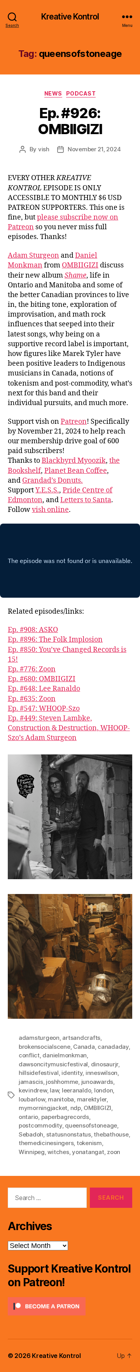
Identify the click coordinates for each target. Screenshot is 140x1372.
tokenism (89, 1143)
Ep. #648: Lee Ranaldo (44, 688)
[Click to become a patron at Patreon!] (70, 1306)
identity (71, 1072)
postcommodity (40, 1125)
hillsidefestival (39, 1072)
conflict (29, 1055)
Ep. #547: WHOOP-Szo (44, 708)
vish (43, 149)
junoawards (97, 1081)
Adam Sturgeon (33, 255)
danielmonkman (64, 1055)
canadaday (113, 1046)
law (54, 1090)
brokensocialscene (44, 1046)
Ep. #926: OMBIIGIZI (70, 121)
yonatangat (88, 1152)
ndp (75, 1108)
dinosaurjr (104, 1064)
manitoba (61, 1099)
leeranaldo (76, 1090)
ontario (28, 1117)
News (53, 93)
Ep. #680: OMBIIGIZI (41, 678)
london (103, 1090)
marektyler (92, 1099)
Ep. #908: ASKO (33, 629)
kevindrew (33, 1090)
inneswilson (101, 1072)
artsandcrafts (81, 1037)
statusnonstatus (68, 1134)
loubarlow (32, 1099)
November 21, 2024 (94, 149)
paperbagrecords (65, 1117)
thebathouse (111, 1134)
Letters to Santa (85, 500)
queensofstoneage (91, 1125)
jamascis (31, 1081)
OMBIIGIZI (80, 265)
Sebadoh (31, 1134)
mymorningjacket (43, 1108)
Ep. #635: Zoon (32, 698)
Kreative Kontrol (70, 16)
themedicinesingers (46, 1143)
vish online (50, 509)
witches (58, 1152)
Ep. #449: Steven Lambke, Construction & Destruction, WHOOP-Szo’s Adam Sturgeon (69, 728)
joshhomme (62, 1081)
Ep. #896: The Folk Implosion (55, 639)
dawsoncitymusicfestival (53, 1064)
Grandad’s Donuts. (52, 480)
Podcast (81, 93)
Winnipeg (32, 1152)
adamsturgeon (39, 1037)
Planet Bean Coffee (75, 470)
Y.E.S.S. (47, 490)
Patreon (74, 421)
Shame (75, 275)
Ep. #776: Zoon (32, 669)
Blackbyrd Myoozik (74, 460)
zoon (113, 1152)
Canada (83, 1046)
